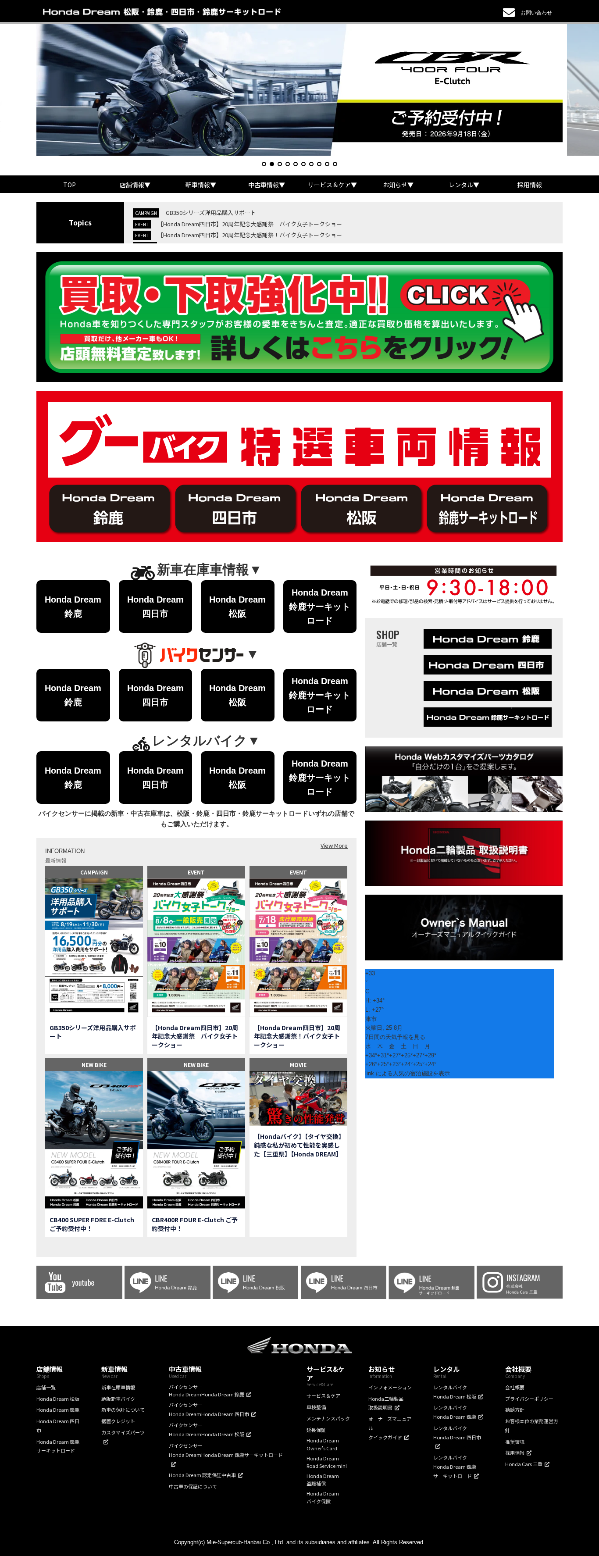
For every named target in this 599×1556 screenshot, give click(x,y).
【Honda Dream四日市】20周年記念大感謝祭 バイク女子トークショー (249, 224)
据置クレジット (118, 1420)
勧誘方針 (514, 1409)
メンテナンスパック (328, 1418)
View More (334, 845)
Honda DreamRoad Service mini (327, 1462)
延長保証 (316, 1429)
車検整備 (316, 1406)
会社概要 (514, 1387)
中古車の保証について (193, 1486)
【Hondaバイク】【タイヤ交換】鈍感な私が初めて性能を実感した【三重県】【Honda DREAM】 (298, 1145)
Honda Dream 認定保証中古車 (202, 1474)
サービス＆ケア (323, 1395)
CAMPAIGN (94, 872)
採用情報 (529, 185)
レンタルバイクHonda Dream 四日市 (457, 1432)
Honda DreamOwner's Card (323, 1444)
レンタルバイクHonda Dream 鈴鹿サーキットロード (454, 1466)
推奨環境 (514, 1441)
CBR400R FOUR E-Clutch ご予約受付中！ (195, 1224)
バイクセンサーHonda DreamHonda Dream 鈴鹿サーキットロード (226, 1450)
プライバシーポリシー (529, 1398)
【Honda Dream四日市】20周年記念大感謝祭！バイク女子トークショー (249, 235)
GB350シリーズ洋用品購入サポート (211, 212)
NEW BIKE (94, 1064)
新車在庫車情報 (118, 1387)
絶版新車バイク (118, 1398)
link (369, 1073)
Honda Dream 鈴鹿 (57, 1409)
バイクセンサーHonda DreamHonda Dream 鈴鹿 (206, 1390)
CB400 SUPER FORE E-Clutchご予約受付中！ (92, 1224)
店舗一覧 (46, 1387)
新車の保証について (123, 1409)
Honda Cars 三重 (523, 1463)
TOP (69, 185)
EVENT (196, 872)
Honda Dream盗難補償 (323, 1479)
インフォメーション (390, 1387)
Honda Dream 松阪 (57, 1398)
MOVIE (298, 1064)
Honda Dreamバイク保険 (323, 1497)
